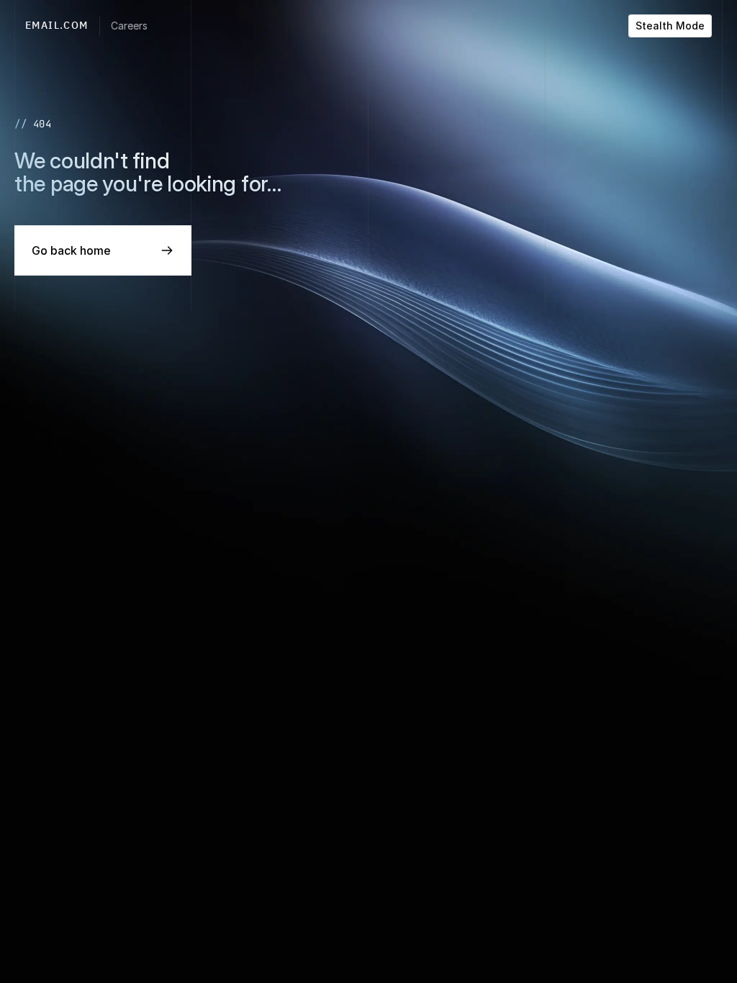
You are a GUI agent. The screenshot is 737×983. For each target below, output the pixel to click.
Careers (129, 25)
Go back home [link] (71, 250)
